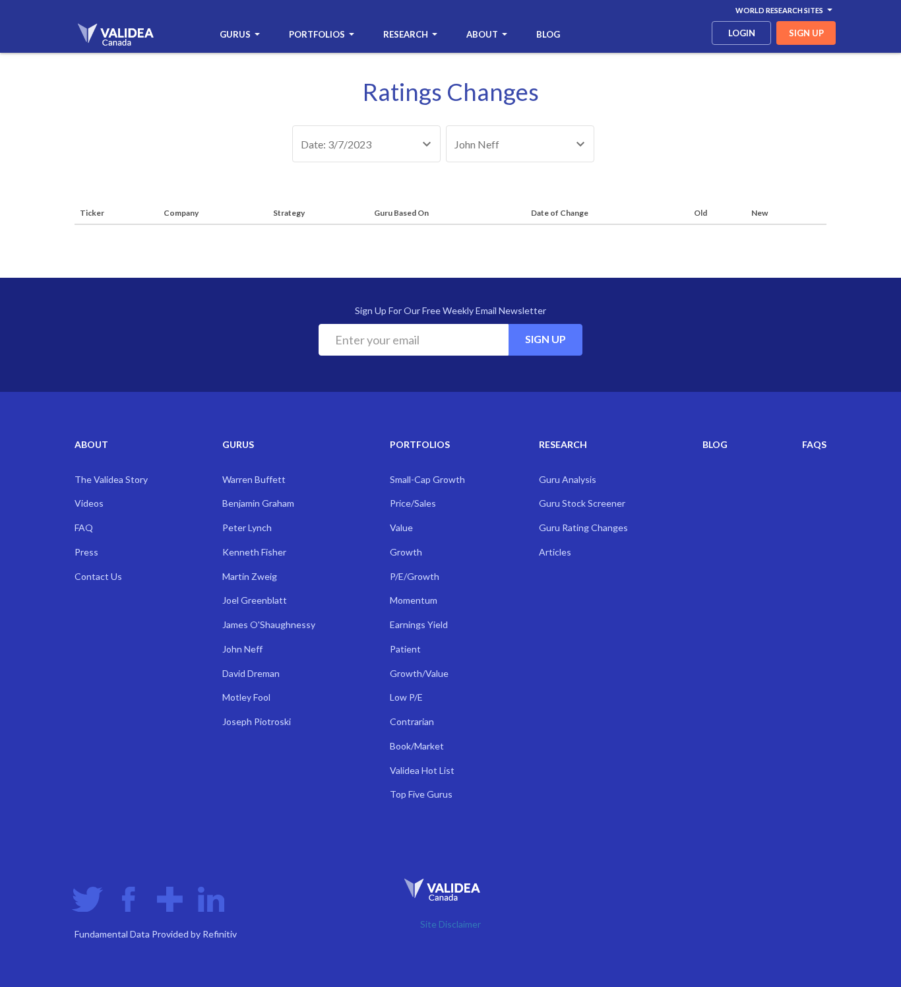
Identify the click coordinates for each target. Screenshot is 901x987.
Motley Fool (246, 697)
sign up (806, 33)
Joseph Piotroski (256, 721)
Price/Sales (413, 503)
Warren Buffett (254, 479)
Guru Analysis (567, 479)
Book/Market (417, 745)
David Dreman (251, 673)
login (741, 33)
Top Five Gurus (421, 794)
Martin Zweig (249, 576)
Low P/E (406, 697)
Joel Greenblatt (254, 600)
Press (86, 551)
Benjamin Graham (258, 503)
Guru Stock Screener (582, 503)
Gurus (235, 34)
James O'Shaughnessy (268, 624)
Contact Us (98, 576)
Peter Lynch (247, 527)
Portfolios (317, 34)
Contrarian (412, 721)
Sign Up (545, 339)
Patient (405, 648)
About (482, 34)
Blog (548, 34)
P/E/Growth (414, 576)
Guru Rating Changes (583, 527)
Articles (555, 551)
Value (401, 527)
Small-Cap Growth (427, 479)
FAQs (814, 444)
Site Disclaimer (450, 924)
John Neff (242, 648)
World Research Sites (779, 10)
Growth (406, 551)
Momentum (413, 600)
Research (405, 34)
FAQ (84, 527)
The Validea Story (111, 479)
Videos (89, 503)
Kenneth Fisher (254, 551)
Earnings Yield (419, 624)
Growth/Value (419, 673)
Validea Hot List (422, 770)
